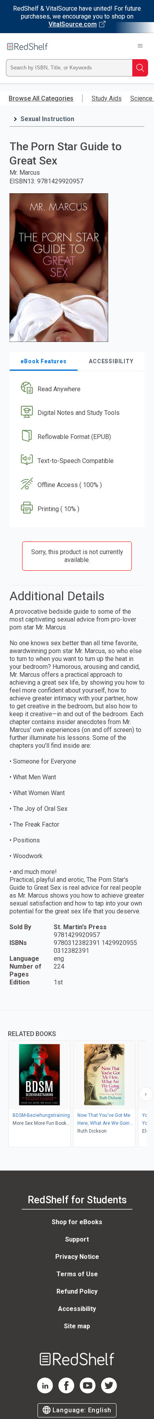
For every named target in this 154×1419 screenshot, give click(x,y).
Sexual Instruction (47, 119)
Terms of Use (77, 1274)
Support (77, 1239)
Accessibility (77, 1309)
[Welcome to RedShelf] (27, 46)
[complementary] (77, 1079)
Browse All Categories (41, 98)
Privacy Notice (77, 1256)
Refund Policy (77, 1291)
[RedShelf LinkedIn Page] (45, 1391)
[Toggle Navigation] (140, 46)
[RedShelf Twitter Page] (109, 1391)
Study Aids (107, 98)
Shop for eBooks (77, 1222)
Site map (77, 1326)
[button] (76, 389)
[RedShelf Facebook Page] (66, 1391)
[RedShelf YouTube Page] (88, 1391)
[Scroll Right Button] (146, 1094)
